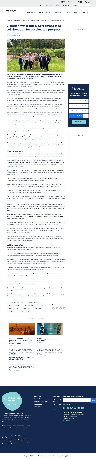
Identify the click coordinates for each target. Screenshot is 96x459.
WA (60, 407)
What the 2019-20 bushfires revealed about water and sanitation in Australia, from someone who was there (21, 341)
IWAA (54, 409)
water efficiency (33, 302)
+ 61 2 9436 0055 (72, 416)
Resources (58, 12)
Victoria (43, 305)
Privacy (64, 456)
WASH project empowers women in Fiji (49, 339)
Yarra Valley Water (30, 305)
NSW (60, 399)
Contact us (66, 420)
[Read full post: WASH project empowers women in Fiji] (50, 329)
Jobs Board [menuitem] (38, 407)
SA (54, 404)
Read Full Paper (14, 355)
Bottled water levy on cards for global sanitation (21, 358)
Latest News (17, 20)
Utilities (11, 311)
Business (26, 308)
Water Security (13, 308)
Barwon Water (38, 308)
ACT (54, 399)
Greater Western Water (16, 302)
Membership (31, 12)
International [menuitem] (38, 399)
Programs (86, 12)
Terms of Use (57, 456)
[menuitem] (41, 5)
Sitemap (69, 456)
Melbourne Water (24, 311)
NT (54, 401)
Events (68, 12)
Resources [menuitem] (38, 404)
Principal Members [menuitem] (41, 401)
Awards (76, 12)
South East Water (14, 305)
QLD (60, 401)
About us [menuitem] (37, 396)
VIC (54, 407)
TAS (60, 404)
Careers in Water (44, 12)
